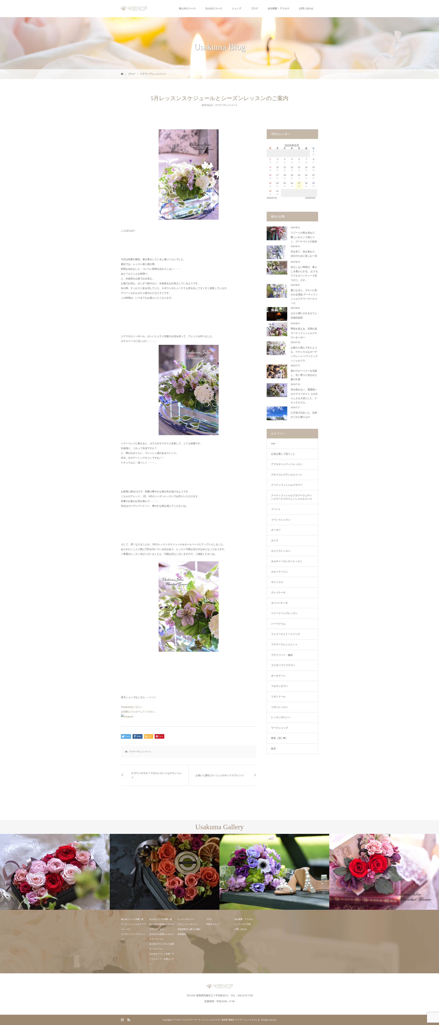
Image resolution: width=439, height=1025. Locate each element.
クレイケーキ (278, 592)
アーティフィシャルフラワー (286, 485)
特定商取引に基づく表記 (189, 929)
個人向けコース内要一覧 (132, 919)
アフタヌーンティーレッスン (286, 464)
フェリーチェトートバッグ (285, 634)
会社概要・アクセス (278, 8)
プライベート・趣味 (282, 655)
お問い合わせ (306, 8)
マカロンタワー (279, 686)
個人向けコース (187, 8)
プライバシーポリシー (188, 924)
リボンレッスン (279, 707)
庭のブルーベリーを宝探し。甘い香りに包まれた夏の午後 (304, 375)
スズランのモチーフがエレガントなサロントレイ (156, 775)
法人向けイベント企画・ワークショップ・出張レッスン (161, 959)
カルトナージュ (279, 571)
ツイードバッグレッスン (284, 613)
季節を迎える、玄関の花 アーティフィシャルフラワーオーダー (304, 333)
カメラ (274, 540)
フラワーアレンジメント (153, 74)
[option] (55, 872)
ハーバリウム (278, 623)
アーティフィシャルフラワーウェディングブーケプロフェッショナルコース (291, 497)
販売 (273, 748)
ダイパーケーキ (279, 603)
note (273, 443)
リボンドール (278, 696)
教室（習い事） (279, 738)
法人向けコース (213, 8)
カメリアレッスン (280, 551)
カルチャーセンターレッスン (286, 561)
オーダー (276, 530)
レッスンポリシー (280, 717)
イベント (276, 509)
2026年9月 (310, 198)
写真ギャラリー (213, 924)
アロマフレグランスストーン (286, 474)
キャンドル (277, 582)
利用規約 (182, 934)
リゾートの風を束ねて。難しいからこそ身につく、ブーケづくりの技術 (304, 237)
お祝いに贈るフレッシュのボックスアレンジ (220, 775)
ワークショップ (279, 728)
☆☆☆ (152, 697)
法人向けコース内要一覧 (160, 919)
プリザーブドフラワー (283, 665)
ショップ (236, 8)
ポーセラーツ (278, 676)
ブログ (254, 8)
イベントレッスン (280, 519)
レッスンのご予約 (242, 924)
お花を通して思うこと (283, 454)
